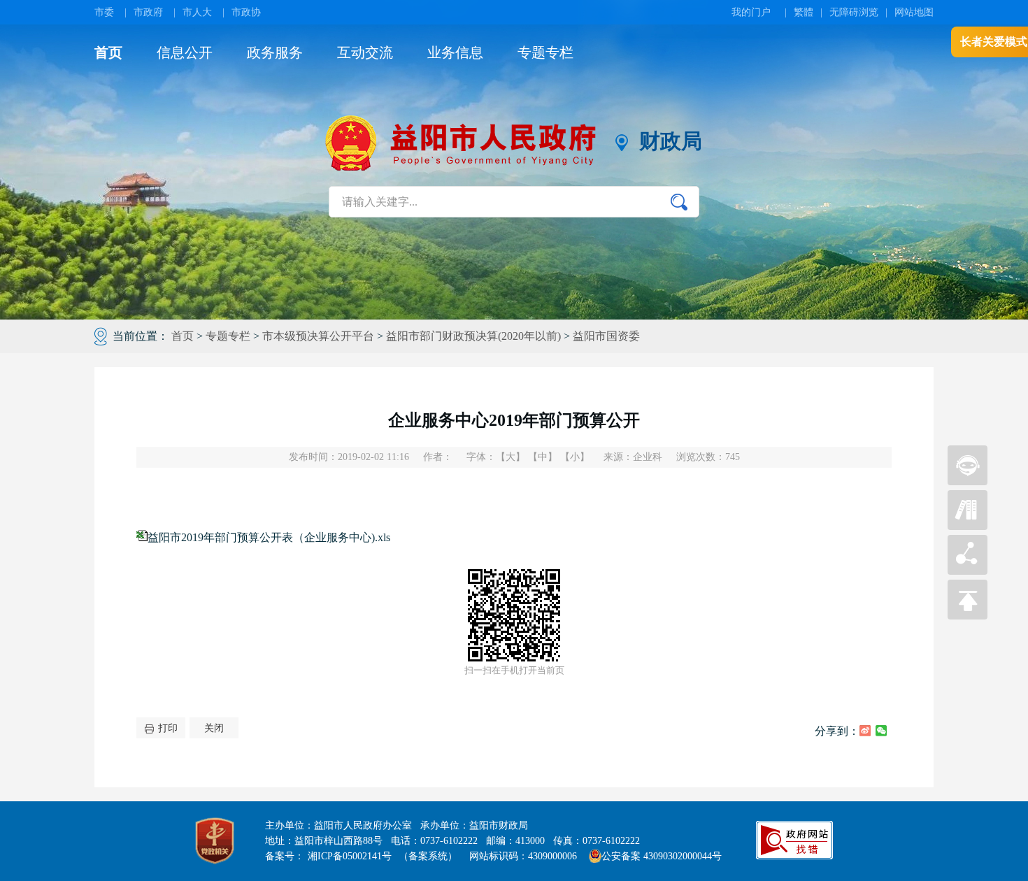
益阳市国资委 (606, 336)
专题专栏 (545, 52)
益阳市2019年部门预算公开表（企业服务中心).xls (269, 537)
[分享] (967, 571)
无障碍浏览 (853, 12)
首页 (108, 52)
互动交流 (365, 52)
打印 (168, 728)
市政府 (148, 12)
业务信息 (455, 52)
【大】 (510, 457)
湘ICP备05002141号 (350, 856)
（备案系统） (428, 856)
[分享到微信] (881, 730)
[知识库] (967, 526)
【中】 (542, 457)
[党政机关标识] (214, 841)
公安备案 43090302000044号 (661, 856)
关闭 (214, 728)
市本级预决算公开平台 (318, 336)
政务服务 (275, 52)
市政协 (246, 12)
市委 (104, 12)
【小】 (575, 457)
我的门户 (751, 12)
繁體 (803, 12)
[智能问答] (967, 481)
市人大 (197, 12)
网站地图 (914, 12)
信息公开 (185, 52)
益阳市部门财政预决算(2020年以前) (473, 336)
